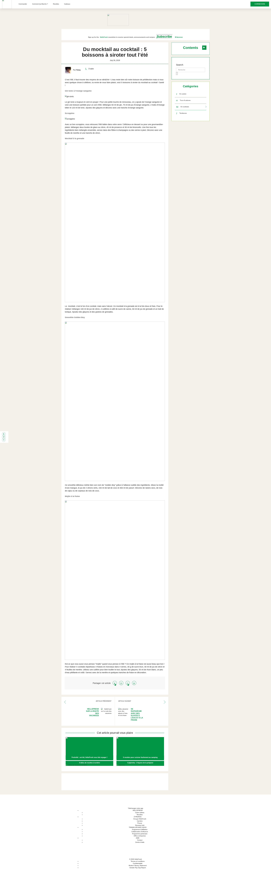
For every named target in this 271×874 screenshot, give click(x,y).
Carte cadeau (139, 812)
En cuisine (182, 94)
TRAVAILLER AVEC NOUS (137, 827)
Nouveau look (139, 825)
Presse (139, 823)
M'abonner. (179, 37)
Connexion (260, 4)
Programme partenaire (139, 834)
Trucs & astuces (185, 100)
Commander (23, 4)
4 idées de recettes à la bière (89, 763)
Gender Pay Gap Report (137, 867)
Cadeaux (67, 4)
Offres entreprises (140, 836)
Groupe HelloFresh (139, 819)
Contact (139, 840)
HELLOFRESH (138, 810)
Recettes (56, 4)
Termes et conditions (138, 861)
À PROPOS (137, 817)
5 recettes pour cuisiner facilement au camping (140, 757)
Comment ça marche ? (40, 4)
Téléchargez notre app (135, 808)
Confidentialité (137, 863)
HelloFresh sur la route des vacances (92, 712)
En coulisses (185, 107)
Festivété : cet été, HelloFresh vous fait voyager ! (89, 757)
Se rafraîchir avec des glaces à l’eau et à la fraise (137, 714)
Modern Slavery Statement (138, 865)
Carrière (139, 821)
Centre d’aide (139, 842)
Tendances (183, 113)
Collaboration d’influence (139, 831)
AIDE (137, 838)
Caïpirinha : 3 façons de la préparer (140, 763)
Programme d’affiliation (139, 829)
